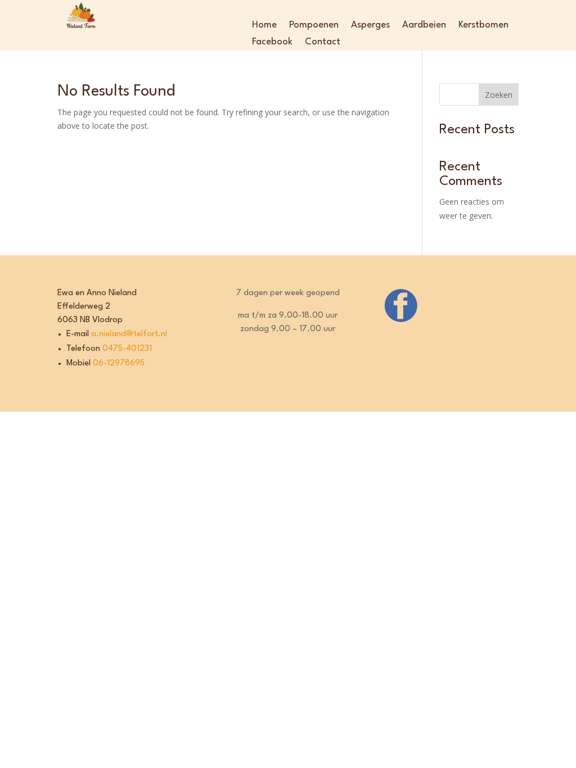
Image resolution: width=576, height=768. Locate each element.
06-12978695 (119, 363)
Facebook (272, 42)
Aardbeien (424, 25)
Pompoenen (314, 25)
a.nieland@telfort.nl (128, 334)
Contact (322, 42)
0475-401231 (126, 349)
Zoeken (498, 94)
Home (264, 25)
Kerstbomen (483, 25)
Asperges (370, 25)
